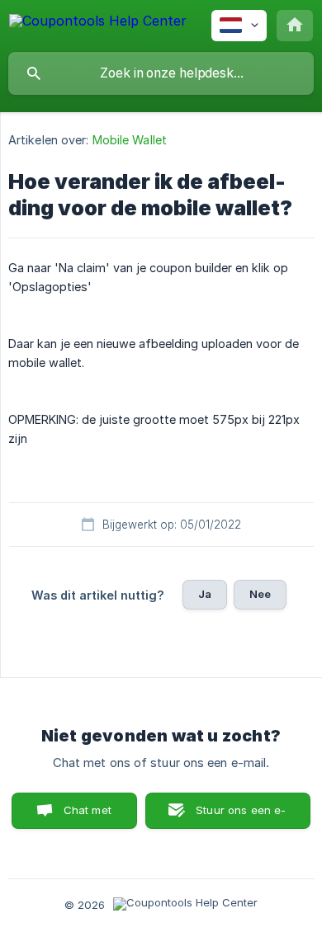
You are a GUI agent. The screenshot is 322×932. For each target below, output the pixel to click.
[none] (98, 23)
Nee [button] (260, 593)
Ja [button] (204, 593)
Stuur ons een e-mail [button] (241, 816)
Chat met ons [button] (87, 816)
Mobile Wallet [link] (129, 140)
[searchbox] (161, 73)
